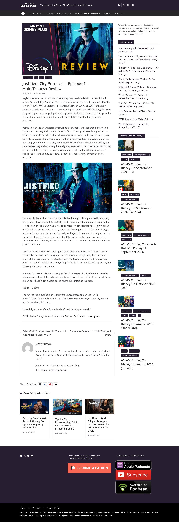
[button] (70, 13)
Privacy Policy (53, 508)
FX (36, 78)
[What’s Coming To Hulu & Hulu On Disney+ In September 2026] (126, 221)
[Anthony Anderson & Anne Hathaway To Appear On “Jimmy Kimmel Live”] (34, 400)
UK (139, 315)
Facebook (78, 316)
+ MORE (118, 13)
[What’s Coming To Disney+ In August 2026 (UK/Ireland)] (126, 297)
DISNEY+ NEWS (36, 13)
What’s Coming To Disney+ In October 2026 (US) (138, 284)
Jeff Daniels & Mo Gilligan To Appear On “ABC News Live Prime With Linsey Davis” (98, 424)
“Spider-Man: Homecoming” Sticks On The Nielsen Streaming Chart (67, 423)
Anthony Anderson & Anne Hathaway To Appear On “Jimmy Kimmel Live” (34, 422)
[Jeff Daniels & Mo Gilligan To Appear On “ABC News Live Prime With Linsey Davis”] (99, 400)
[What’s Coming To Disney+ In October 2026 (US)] (126, 262)
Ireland (124, 315)
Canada (124, 195)
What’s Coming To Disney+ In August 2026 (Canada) (137, 364)
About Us (24, 508)
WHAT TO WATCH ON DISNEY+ (87, 13)
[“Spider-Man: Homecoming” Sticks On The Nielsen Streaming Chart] (67, 400)
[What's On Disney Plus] (23, 13)
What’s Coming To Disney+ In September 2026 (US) (136, 168)
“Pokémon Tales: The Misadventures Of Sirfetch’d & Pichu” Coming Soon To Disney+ (138, 71)
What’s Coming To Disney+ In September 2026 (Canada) (136, 208)
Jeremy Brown (40, 94)
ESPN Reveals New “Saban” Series (135, 119)
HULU (41, 78)
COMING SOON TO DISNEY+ (57, 13)
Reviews (48, 78)
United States (134, 159)
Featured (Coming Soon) (142, 155)
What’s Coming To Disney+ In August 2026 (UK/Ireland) (137, 324)
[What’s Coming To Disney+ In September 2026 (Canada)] (126, 181)
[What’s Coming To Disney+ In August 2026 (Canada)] (126, 337)
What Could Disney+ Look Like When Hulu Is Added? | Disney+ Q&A (44, 333)
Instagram (94, 316)
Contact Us (37, 508)
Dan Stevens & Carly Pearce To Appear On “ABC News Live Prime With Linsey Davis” (138, 59)
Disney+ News (28, 78)
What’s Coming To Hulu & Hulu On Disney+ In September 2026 (138, 248)
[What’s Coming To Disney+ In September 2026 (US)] (126, 141)
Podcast (124, 159)
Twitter (68, 316)
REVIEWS (107, 13)
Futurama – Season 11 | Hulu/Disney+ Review (90, 333)
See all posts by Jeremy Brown (51, 370)
